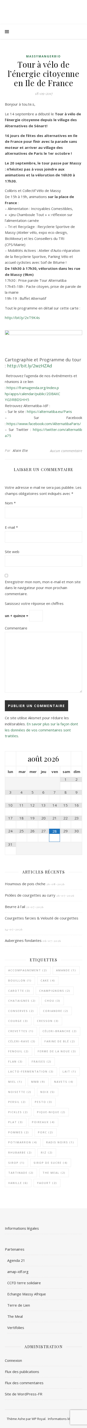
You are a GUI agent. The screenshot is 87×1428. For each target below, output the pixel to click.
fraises (41, 1061)
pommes (18, 1132)
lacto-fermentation (31, 1071)
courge (18, 1021)
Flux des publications (22, 1371)
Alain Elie (20, 450)
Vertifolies (15, 1327)
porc (45, 1132)
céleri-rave (22, 1041)
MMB (38, 1081)
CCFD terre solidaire (24, 1282)
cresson (48, 1021)
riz (47, 1152)
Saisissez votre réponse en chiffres (34, 603)
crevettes (21, 1031)
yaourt (47, 1183)
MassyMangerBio (43, 56)
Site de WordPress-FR (23, 1394)
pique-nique (51, 1112)
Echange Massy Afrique (26, 1294)
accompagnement (27, 970)
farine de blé (59, 1041)
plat (15, 1122)
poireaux (43, 1122)
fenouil (18, 1051)
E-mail (11, 527)
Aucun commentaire (66, 450)
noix (47, 1092)
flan (15, 1061)
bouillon (20, 980)
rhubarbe (20, 1152)
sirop (16, 1162)
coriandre (55, 1011)
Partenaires (14, 1249)
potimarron (22, 1142)
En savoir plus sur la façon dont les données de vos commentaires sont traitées (41, 729)
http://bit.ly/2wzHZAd (29, 366)
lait (69, 1071)
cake (48, 980)
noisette (19, 1092)
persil (17, 1102)
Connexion (13, 1360)
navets (63, 1081)
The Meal (54, 1172)
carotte (19, 990)
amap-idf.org (18, 1271)
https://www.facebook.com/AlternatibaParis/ (44, 423)
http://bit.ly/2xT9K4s (22, 317)
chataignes (22, 1000)
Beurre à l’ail (15, 906)
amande (66, 970)
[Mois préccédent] (10, 759)
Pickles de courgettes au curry (30, 895)
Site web (12, 551)
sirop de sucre (51, 1162)
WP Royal (38, 1419)
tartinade (21, 1172)
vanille (18, 1183)
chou (52, 1000)
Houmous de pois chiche (25, 883)
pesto (43, 1102)
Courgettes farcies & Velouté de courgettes (41, 918)
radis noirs (60, 1142)
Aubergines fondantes (23, 940)
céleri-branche (60, 1031)
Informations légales (22, 1228)
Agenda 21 (16, 1260)
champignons (54, 990)
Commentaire (16, 628)
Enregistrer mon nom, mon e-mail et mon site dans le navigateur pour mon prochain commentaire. (43, 587)
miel (15, 1081)
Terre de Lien (18, 1305)
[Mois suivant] (76, 759)
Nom (10, 502)
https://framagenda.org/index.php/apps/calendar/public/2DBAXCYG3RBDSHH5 (32, 393)
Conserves (21, 1011)
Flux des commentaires (24, 1382)
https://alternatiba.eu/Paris (49, 411)
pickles (18, 1112)
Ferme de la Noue (57, 1051)
